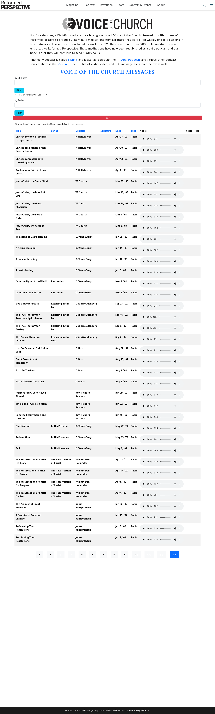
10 (137, 554)
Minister (80, 130)
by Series (19, 100)
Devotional (106, 5)
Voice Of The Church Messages (107, 71)
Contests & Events (140, 5)
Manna (72, 59)
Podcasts (90, 5)
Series (54, 130)
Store (121, 5)
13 (175, 554)
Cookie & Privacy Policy (136, 710)
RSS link (62, 64)
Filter (19, 90)
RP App (122, 59)
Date (118, 130)
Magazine (72, 5)
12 (162, 554)
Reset (107, 117)
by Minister (20, 78)
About (161, 5)
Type (133, 130)
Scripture (105, 130)
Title (18, 130)
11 (149, 554)
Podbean (134, 59)
